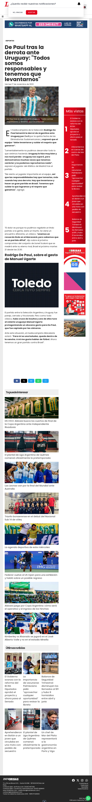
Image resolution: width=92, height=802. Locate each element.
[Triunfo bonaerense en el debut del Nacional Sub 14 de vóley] (32, 503)
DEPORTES (10, 41)
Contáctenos (83, 783)
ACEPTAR (31, 12)
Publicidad (84, 785)
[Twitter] (78, 780)
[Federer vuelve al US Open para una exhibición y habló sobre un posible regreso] (32, 561)
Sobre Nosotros (83, 789)
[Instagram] (82, 780)
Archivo (85, 798)
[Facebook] (73, 780)
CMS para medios (75, 800)
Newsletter (84, 787)
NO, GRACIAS (18, 12)
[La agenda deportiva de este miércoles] (32, 534)
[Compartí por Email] (31, 381)
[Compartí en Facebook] (17, 381)
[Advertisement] (32, 208)
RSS (80, 798)
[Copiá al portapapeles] (45, 381)
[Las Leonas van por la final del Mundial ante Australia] (32, 472)
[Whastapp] (86, 780)
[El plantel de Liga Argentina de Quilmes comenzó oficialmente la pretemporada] (32, 441)
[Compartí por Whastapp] (38, 381)
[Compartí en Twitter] (24, 381)
